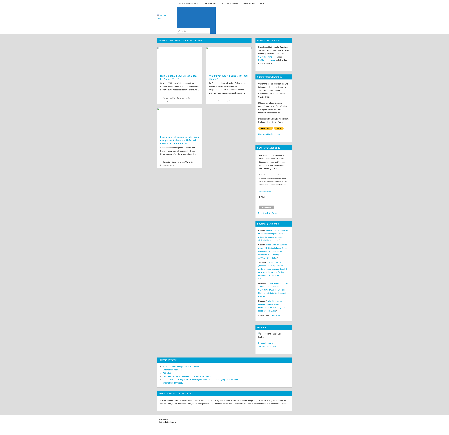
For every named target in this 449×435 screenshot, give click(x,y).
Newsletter (249, 4)
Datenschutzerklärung (265, 191)
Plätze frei (167, 373)
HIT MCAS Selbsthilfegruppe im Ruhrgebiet (181, 367)
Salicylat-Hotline (265, 57)
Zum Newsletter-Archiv (267, 213)
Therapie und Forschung (172, 98)
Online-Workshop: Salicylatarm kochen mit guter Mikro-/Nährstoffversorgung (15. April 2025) (200, 380)
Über (261, 4)
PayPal (278, 128)
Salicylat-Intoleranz (189, 4)
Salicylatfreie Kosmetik (172, 370)
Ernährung (211, 4)
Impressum (163, 419)
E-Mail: (262, 197)
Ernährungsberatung (266, 60)
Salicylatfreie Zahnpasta (173, 383)
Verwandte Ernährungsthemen (223, 101)
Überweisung (266, 128)
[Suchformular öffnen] (196, 17)
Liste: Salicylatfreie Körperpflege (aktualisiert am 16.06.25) (187, 376)
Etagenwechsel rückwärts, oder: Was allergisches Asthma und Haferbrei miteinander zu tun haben (179, 140)
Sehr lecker (276, 315)
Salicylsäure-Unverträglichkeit (174, 162)
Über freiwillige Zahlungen (269, 134)
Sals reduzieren (230, 4)
